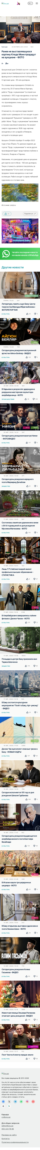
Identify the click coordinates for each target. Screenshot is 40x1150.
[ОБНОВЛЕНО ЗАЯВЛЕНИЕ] (20, 1037)
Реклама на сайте (9, 1135)
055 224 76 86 (8, 1129)
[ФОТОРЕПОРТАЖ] (20, 285)
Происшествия (8, 399)
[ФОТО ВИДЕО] (20, 417)
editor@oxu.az (7, 1126)
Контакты (6, 1138)
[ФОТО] (20, 373)
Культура (6, 314)
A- (2, 63)
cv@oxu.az (6, 1117)
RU (30, 3)
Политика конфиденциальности (15, 1142)
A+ (7, 63)
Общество (6, 486)
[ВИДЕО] (20, 331)
